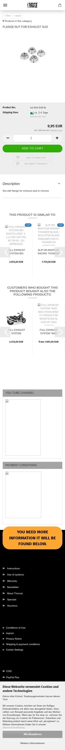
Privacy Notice (14, 638)
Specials (11, 599)
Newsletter (12, 587)
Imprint (10, 633)
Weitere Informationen (32, 743)
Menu (5, 5)
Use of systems (15, 574)
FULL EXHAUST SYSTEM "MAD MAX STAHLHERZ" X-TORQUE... (48, 331)
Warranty (11, 581)
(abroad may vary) (38, 116)
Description (11, 184)
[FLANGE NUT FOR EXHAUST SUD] (32, 57)
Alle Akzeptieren (33, 734)
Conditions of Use (15, 627)
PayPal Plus (12, 677)
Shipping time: (10, 112)
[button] (8, 138)
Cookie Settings (14, 649)
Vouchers (11, 605)
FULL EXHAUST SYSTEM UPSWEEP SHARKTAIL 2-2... (16, 331)
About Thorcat (14, 593)
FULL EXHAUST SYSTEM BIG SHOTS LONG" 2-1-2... (16, 251)
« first (7, 15)
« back (17, 15)
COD (9, 671)
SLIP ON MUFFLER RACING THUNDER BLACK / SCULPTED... (49, 251)
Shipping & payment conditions (23, 644)
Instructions (13, 568)
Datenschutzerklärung (13, 727)
